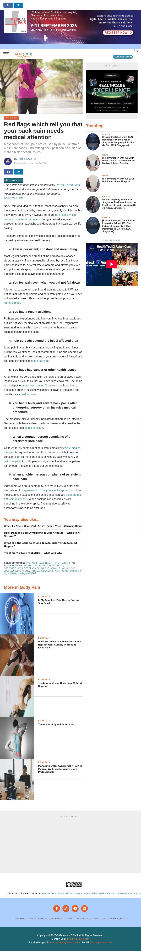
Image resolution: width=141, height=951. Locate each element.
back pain (60, 563)
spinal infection (34, 427)
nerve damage (40, 360)
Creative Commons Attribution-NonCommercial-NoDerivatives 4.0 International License (91, 893)
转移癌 (21, 573)
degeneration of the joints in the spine (45, 490)
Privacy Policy (118, 918)
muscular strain (53, 565)
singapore (43, 568)
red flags (30, 568)
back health (46, 563)
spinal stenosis (18, 499)
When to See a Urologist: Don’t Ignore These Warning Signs (43, 526)
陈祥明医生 (31, 573)
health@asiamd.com (101, 942)
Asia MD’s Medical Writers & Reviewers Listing (43, 918)
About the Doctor (14, 198)
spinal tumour (12, 302)
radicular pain (12, 461)
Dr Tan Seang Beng (68, 184)
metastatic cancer (33, 385)
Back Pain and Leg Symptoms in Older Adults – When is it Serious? (42, 534)
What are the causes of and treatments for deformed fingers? (40, 544)
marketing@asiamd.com (66, 942)
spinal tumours (27, 394)
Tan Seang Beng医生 (42, 571)
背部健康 (69, 571)
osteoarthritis (74, 494)
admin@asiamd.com (78, 938)
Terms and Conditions (91, 918)
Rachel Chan (25, 158)
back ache (32, 563)
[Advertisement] (70, 844)
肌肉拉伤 (59, 571)
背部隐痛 (11, 573)
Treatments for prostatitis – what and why (33, 553)
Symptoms (23, 571)
